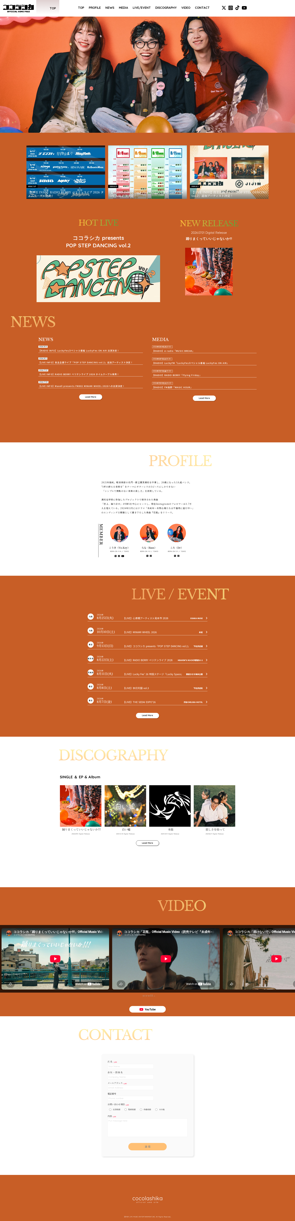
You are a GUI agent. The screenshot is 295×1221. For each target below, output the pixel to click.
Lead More (90, 397)
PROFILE (95, 8)
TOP (81, 8)
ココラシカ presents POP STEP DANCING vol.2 (98, 241)
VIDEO (185, 8)
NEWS (109, 8)
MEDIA (123, 8)
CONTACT (202, 8)
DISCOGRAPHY (166, 8)
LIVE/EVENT (142, 8)
